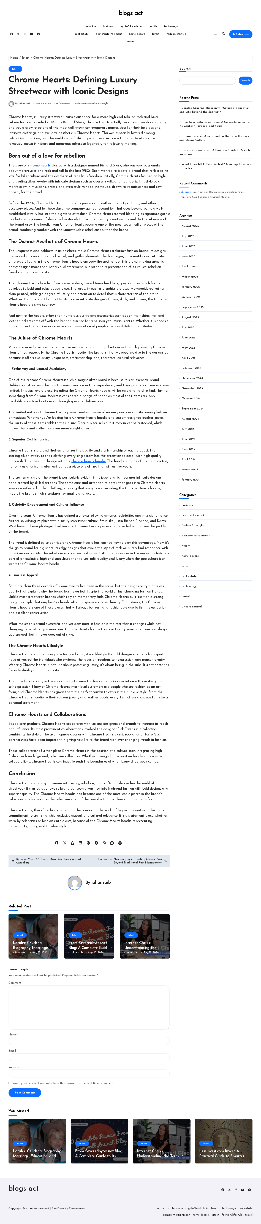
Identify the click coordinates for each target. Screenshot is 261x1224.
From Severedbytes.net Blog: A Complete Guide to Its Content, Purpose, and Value (99, 1156)
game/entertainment (109, 34)
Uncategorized (192, 606)
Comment (16, 983)
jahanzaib (101, 883)
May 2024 (188, 449)
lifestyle (103, 103)
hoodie (93, 103)
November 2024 (192, 388)
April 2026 (188, 266)
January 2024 (191, 479)
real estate (82, 34)
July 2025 (188, 327)
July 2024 (188, 429)
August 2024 (190, 418)
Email (13, 1051)
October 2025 (191, 297)
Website (14, 1067)
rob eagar (185, 192)
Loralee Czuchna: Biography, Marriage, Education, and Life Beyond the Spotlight (37, 1156)
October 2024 (191, 398)
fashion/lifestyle (176, 34)
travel (130, 41)
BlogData (58, 1208)
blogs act (130, 13)
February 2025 (191, 368)
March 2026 (190, 276)
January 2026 (191, 287)
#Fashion (81, 103)
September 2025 (193, 307)
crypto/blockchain (131, 26)
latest (155, 34)
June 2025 (188, 337)
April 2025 (188, 358)
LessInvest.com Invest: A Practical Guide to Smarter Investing (221, 1156)
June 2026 (188, 246)
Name (13, 1034)
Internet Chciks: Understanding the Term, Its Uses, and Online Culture (160, 1156)
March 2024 (190, 469)
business (108, 26)
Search (185, 69)
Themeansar (77, 1208)
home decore (137, 34)
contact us (89, 26)
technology (171, 26)
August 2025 (190, 317)
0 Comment (63, 103)
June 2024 (188, 439)
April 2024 (188, 459)
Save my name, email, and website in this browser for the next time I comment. (63, 1083)
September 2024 (193, 408)
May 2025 (188, 347)
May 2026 (188, 256)
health (153, 26)
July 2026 (188, 236)
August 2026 (190, 226)
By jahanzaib (23, 103)
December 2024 (192, 378)
